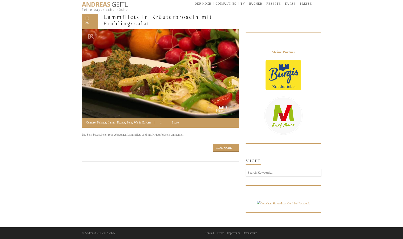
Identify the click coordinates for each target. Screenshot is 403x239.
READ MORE (224, 147)
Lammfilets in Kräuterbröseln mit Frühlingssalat (157, 20)
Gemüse (91, 122)
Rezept (121, 122)
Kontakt (209, 233)
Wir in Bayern (142, 122)
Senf (129, 122)
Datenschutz (250, 233)
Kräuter (101, 122)
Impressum (233, 233)
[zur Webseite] (283, 74)
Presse (220, 233)
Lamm (111, 122)
